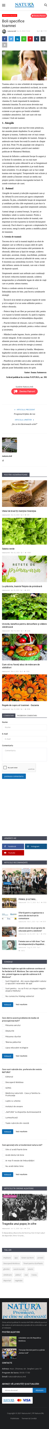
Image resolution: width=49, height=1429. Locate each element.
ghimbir (6, 1269)
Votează (7, 1004)
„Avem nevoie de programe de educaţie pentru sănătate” (32, 929)
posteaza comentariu (14, 776)
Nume (5, 722)
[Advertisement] (24, 811)
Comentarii (8, 715)
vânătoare (7, 1275)
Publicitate (14, 1418)
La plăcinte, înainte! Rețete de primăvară (22, 586)
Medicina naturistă (9, 15)
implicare (7, 1257)
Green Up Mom (27, 1257)
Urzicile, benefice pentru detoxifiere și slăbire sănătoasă (24, 625)
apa (16, 1257)
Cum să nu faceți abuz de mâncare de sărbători (21, 666)
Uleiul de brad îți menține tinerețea (19, 511)
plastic (30, 1269)
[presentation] (36, 1198)
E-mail (5, 733)
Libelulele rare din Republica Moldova (30, 1339)
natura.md (11, 31)
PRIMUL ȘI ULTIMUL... (28, 899)
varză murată (18, 1269)
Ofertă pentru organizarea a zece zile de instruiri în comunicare (31, 916)
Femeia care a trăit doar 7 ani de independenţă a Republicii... (32, 942)
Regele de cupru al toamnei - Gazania (20, 705)
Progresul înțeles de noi (24, 414)
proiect (40, 1257)
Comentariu (7, 745)
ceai (26, 1275)
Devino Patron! (40, 16)
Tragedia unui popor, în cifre (19, 1223)
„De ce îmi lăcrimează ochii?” (24, 424)
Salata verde (8, 548)
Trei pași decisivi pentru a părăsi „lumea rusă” (32, 1351)
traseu (34, 1275)
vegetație (18, 1280)
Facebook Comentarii (27, 715)
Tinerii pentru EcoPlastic (33, 1263)
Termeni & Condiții (29, 1418)
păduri (18, 1275)
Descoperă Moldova (11, 1263)
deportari (7, 1280)
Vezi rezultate (21, 1004)
